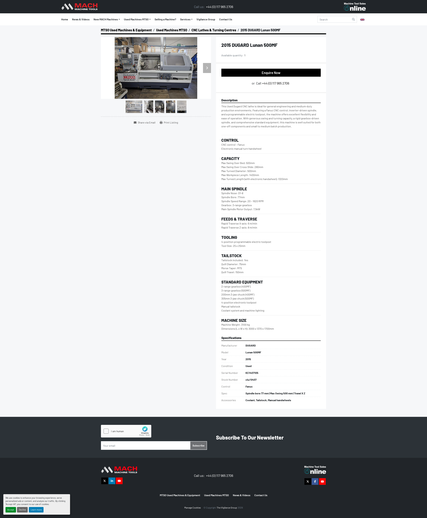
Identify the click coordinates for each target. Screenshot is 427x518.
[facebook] (315, 481)
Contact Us (225, 19)
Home (64, 19)
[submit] (353, 19)
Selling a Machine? (165, 19)
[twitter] (104, 481)
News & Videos (81, 19)
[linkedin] (112, 481)
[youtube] (119, 481)
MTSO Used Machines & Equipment (180, 495)
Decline (22, 509)
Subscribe (198, 445)
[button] (137, 19)
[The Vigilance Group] (119, 469)
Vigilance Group (205, 19)
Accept (10, 509)
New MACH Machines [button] (106, 19)
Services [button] (185, 19)
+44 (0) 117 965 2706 (219, 7)
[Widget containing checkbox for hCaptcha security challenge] (126, 431)
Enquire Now (271, 73)
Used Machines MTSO (136, 19)
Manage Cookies (192, 507)
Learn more (36, 509)
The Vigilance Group (227, 507)
